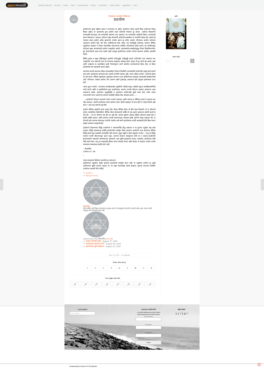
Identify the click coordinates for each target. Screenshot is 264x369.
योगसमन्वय (112, 16)
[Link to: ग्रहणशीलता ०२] (85, 284)
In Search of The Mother (88, 366)
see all (109, 238)
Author (89, 173)
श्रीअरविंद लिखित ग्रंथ (123, 16)
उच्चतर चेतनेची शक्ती (93, 241)
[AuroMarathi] (16, 5)
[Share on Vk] (135, 268)
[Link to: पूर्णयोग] (75, 284)
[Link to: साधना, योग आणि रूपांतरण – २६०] (128, 284)
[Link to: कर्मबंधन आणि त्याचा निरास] (96, 284)
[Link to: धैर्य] (139, 284)
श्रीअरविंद (86, 206)
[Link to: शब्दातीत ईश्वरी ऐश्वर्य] (107, 284)
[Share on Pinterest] (111, 268)
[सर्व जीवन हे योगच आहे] (1, 184)
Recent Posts (92, 175)
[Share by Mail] (151, 268)
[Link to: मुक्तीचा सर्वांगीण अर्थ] (118, 284)
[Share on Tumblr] (127, 268)
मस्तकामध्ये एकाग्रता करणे (95, 243)
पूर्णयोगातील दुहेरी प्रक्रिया (95, 246)
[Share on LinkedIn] (119, 268)
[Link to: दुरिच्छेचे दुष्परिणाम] (150, 284)
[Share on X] (95, 268)
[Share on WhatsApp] (103, 268)
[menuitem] (45, 5)
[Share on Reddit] (143, 268)
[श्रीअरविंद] (96, 204)
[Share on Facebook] (87, 268)
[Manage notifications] (259, 364)
